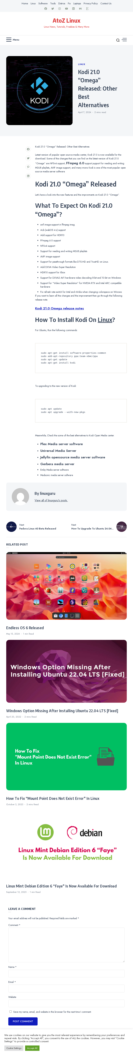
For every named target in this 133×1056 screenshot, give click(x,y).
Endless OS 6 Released (25, 628)
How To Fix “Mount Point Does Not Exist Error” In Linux (52, 798)
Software (42, 3)
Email (12, 982)
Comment (14, 925)
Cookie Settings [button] (13, 1048)
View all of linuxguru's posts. (51, 500)
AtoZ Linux (66, 20)
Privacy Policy (91, 3)
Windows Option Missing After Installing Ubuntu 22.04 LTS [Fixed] (62, 711)
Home (25, 3)
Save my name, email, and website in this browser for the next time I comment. (52, 1012)
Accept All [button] (32, 1048)
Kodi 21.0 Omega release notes (59, 308)
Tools (53, 3)
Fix (69, 3)
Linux (33, 3)
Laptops (77, 3)
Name (12, 967)
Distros (61, 3)
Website (12, 997)
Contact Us (105, 3)
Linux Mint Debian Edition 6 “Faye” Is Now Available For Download (61, 886)
